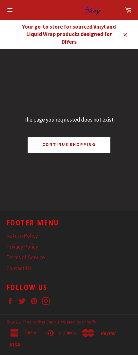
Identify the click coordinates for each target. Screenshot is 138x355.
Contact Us (19, 268)
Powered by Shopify (77, 322)
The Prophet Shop (39, 322)
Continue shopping (69, 144)
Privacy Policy (22, 246)
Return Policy (22, 235)
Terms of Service (25, 257)
